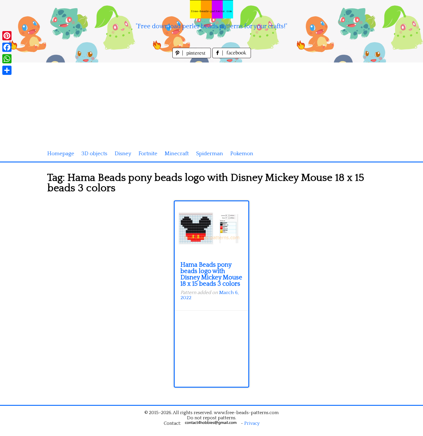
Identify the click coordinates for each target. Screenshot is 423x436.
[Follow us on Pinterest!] (192, 57)
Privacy (252, 423)
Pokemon (241, 154)
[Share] (7, 70)
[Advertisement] (211, 102)
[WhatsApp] (7, 59)
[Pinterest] (7, 35)
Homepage (60, 154)
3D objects (94, 154)
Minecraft (177, 154)
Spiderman (209, 154)
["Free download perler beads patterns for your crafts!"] (211, 9)
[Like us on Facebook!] (231, 57)
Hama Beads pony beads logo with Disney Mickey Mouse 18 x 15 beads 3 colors (211, 274)
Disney (123, 154)
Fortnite (147, 154)
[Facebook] (7, 47)
